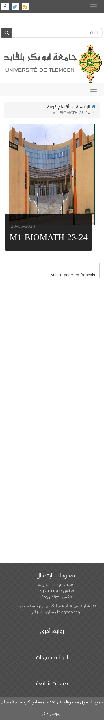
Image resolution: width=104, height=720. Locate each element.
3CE (45, 714)
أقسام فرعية (58, 107)
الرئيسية (84, 107)
